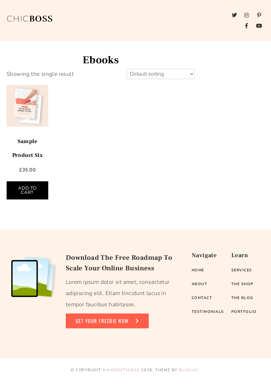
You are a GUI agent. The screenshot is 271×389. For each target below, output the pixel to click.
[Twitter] (234, 15)
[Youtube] (259, 25)
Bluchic (189, 370)
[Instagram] (247, 15)
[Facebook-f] (247, 25)
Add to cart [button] (27, 190)
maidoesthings (121, 370)
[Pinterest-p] (259, 15)
